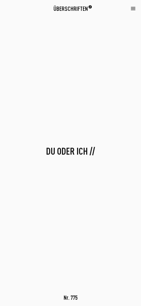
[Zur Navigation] (133, 8)
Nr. (70, 297)
